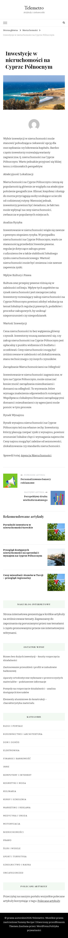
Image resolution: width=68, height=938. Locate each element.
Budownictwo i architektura (22, 734)
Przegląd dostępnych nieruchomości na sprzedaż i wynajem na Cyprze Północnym (22, 553)
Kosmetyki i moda (14, 783)
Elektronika (11, 750)
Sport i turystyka (15, 856)
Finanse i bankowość (17, 758)
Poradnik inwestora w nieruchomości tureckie (18, 526)
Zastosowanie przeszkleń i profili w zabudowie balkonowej (30, 669)
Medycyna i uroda (15, 816)
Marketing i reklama (17, 807)
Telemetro (34, 8)
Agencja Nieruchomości (36, 455)
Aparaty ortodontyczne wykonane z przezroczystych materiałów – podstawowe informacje (33, 679)
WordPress (43, 926)
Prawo (7, 840)
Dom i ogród (11, 742)
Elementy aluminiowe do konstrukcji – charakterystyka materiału (25, 701)
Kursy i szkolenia (14, 799)
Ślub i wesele (12, 848)
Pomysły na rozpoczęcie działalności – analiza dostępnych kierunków (29, 690)
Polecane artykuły (48, 901)
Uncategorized (13, 873)
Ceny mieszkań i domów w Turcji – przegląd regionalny (23, 577)
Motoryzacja (11, 824)
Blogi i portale (13, 726)
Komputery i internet (17, 775)
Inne (6, 767)
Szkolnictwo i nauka (17, 864)
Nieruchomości (13, 832)
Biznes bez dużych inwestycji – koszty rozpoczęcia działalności (31, 658)
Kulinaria (9, 791)
